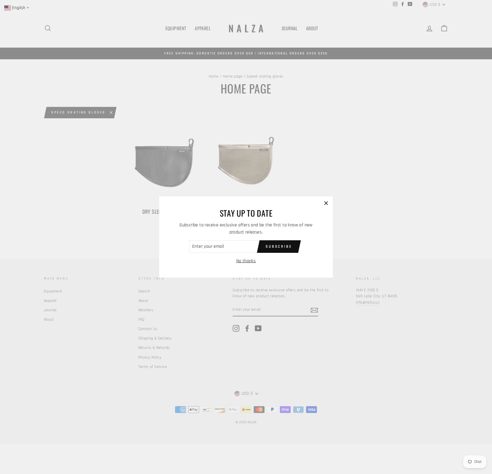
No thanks (246, 261)
